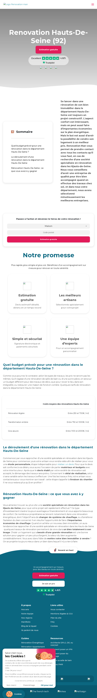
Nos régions (26, 618)
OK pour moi (47, 685)
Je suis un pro (48, 584)
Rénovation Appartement (33, 647)
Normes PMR (57, 664)
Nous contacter (58, 609)
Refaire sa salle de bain (61, 660)
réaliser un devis (65, 464)
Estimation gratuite (48, 49)
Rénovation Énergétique (32, 643)
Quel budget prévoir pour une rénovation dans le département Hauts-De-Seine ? (27, 149)
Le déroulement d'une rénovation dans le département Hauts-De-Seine (27, 160)
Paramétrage (29, 685)
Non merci (11, 685)
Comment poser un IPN (61, 649)
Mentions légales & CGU (62, 614)
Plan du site (56, 618)
